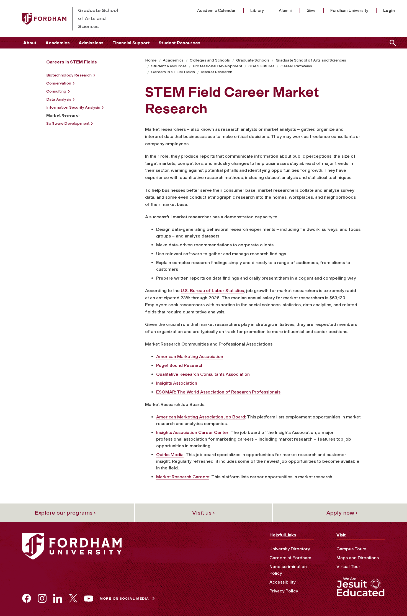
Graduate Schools (253, 60)
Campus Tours (351, 548)
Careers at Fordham (290, 557)
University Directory (289, 548)
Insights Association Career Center (192, 432)
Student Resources (179, 42)
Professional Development (217, 66)
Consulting (56, 91)
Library (257, 10)
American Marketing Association (189, 356)
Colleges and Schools (210, 60)
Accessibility (282, 582)
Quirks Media (170, 454)
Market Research (216, 72)
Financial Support (131, 42)
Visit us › (203, 512)
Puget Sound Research (180, 365)
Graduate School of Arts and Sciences (311, 60)
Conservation (58, 83)
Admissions (91, 42)
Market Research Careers (182, 476)
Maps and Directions (357, 557)
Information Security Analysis (73, 107)
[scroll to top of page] (390, 599)
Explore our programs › (65, 512)
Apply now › (341, 512)
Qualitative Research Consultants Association (203, 374)
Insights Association (176, 383)
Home (151, 60)
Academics (57, 42)
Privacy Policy (283, 591)
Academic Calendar (216, 10)
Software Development (67, 123)
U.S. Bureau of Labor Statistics (212, 290)
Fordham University (349, 10)
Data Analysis (58, 99)
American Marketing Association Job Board (200, 417)
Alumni (285, 10)
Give (311, 10)
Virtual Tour (348, 566)
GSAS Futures (261, 66)
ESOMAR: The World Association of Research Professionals (218, 392)
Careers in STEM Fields (173, 72)
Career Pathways (296, 66)
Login (389, 10)
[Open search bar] (391, 42)
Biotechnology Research (69, 75)
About (30, 42)
